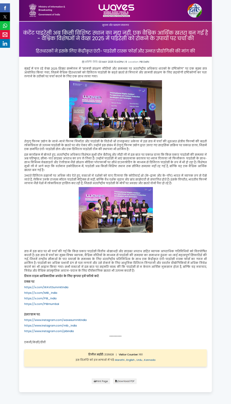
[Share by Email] (5, 34)
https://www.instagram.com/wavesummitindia (55, 320)
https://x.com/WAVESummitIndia (46, 287)
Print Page (102, 381)
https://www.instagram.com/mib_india (50, 326)
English (130, 360)
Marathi (120, 360)
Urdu (139, 360)
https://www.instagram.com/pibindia (49, 331)
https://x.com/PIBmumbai (41, 304)
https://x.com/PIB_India (40, 298)
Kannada (149, 360)
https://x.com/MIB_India (40, 293)
